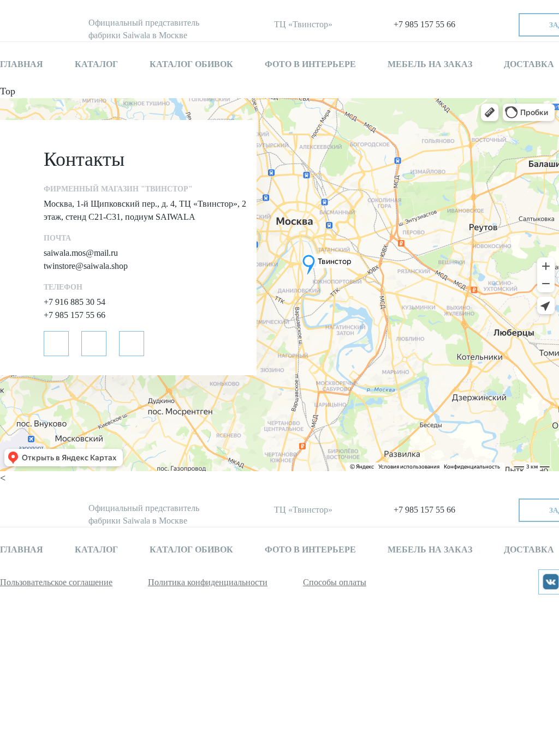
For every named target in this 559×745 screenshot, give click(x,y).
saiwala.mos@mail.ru (81, 252)
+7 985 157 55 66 (424, 24)
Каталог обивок (191, 64)
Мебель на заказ (430, 64)
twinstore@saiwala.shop (86, 266)
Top (7, 91)
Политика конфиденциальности (207, 582)
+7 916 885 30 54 (74, 302)
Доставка (529, 64)
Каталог (96, 64)
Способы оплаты (334, 582)
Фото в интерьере (310, 64)
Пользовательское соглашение (56, 582)
